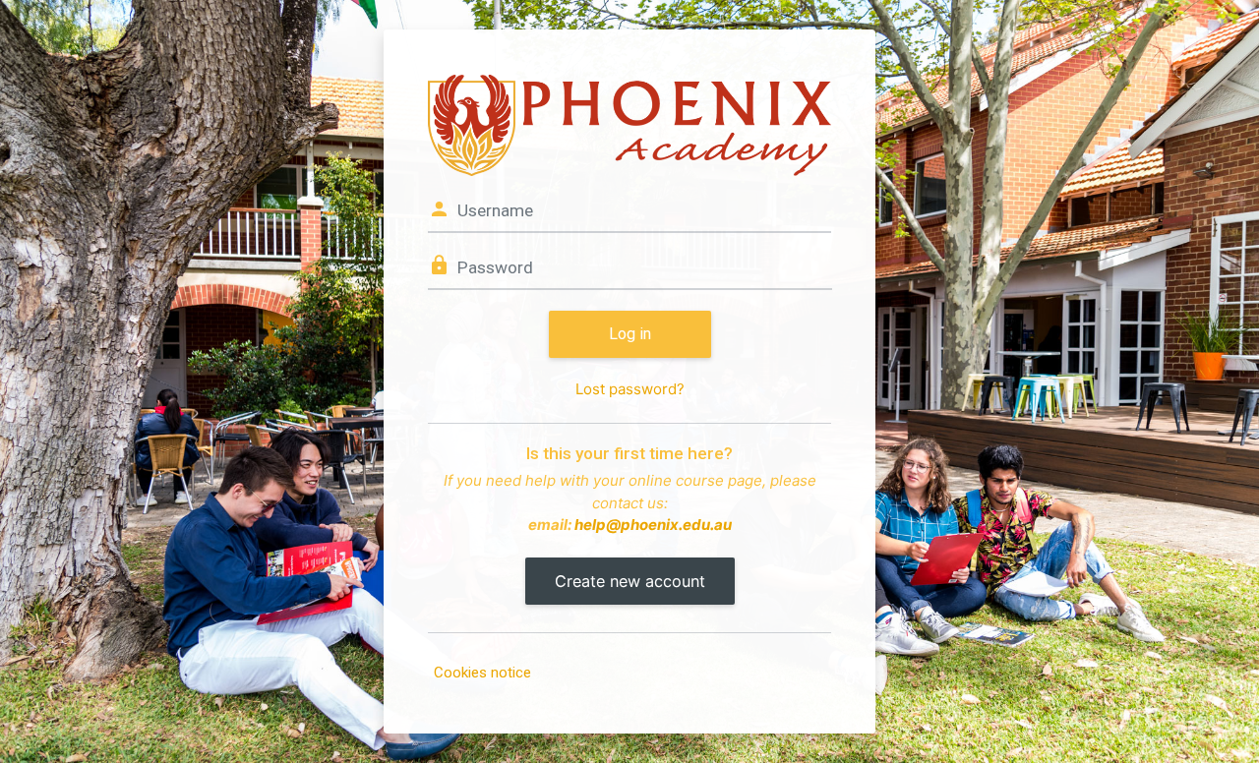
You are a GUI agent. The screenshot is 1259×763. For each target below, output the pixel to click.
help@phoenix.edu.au (653, 524)
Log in (630, 333)
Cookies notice (482, 672)
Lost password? (630, 389)
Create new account (630, 581)
